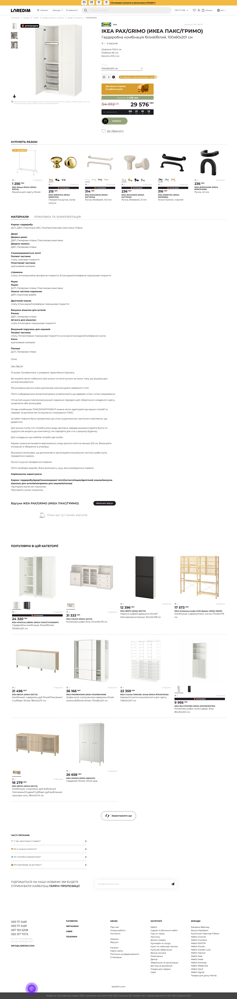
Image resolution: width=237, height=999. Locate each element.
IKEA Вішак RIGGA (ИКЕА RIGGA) (24, 188)
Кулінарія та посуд (160, 943)
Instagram (72, 926)
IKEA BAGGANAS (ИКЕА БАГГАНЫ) (96, 196)
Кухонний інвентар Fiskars (205, 933)
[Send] (172, 883)
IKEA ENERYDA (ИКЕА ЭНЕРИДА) (168, 196)
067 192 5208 (19, 930)
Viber (69, 931)
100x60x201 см (109, 68)
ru (225, 10)
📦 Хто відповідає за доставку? (26, 865)
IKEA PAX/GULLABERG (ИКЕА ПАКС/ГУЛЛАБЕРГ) (35, 622)
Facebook (72, 921)
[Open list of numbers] (187, 10)
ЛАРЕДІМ (15, 18)
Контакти (115, 933)
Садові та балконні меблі (164, 930)
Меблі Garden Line (201, 949)
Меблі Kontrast (199, 962)
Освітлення (157, 956)
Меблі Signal (197, 972)
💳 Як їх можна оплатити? (24, 849)
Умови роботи (117, 930)
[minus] (104, 77)
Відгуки (114, 942)
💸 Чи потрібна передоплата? (26, 857)
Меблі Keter (197, 959)
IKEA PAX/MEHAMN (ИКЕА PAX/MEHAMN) (86, 695)
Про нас (114, 927)
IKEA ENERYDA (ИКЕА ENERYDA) (59, 196)
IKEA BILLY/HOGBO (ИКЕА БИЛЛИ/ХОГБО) (194, 706)
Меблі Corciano (199, 940)
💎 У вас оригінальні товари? (26, 841)
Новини (114, 939)
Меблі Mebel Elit (199, 965)
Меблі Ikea (196, 956)
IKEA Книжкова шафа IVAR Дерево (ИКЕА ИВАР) (198, 611)
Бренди (57, 10)
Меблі (36, 18)
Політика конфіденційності (124, 954)
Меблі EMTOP (198, 943)
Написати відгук (104, 503)
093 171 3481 (180, 10)
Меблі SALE (197, 969)
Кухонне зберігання (161, 949)
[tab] (57, 216)
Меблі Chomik (198, 937)
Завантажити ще (122, 815)
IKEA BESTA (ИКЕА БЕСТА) (133, 611)
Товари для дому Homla (204, 975)
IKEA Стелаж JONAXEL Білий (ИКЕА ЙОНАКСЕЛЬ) (144, 695)
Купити (116, 121)
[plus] (113, 77)
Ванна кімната (158, 953)
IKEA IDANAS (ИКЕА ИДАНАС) (80, 778)
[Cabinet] (199, 10)
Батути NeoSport (199, 930)
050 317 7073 (19, 934)
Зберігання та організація (164, 962)
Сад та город (157, 933)
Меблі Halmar (198, 953)
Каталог (44, 10)
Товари (26, 18)
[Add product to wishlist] (40, 151)
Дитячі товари (158, 940)
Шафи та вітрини (75, 18)
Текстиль (155, 937)
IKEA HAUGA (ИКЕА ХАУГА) (79, 619)
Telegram (71, 936)
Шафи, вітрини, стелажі (53, 18)
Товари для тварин (161, 969)
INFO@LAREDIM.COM (22, 945)
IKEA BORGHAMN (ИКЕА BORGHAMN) (206, 188)
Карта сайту (116, 951)
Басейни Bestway (200, 927)
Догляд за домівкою (161, 965)
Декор (154, 959)
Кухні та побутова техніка (164, 946)
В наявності (72, 10)
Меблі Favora (198, 946)
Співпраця (116, 957)
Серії (153, 972)
